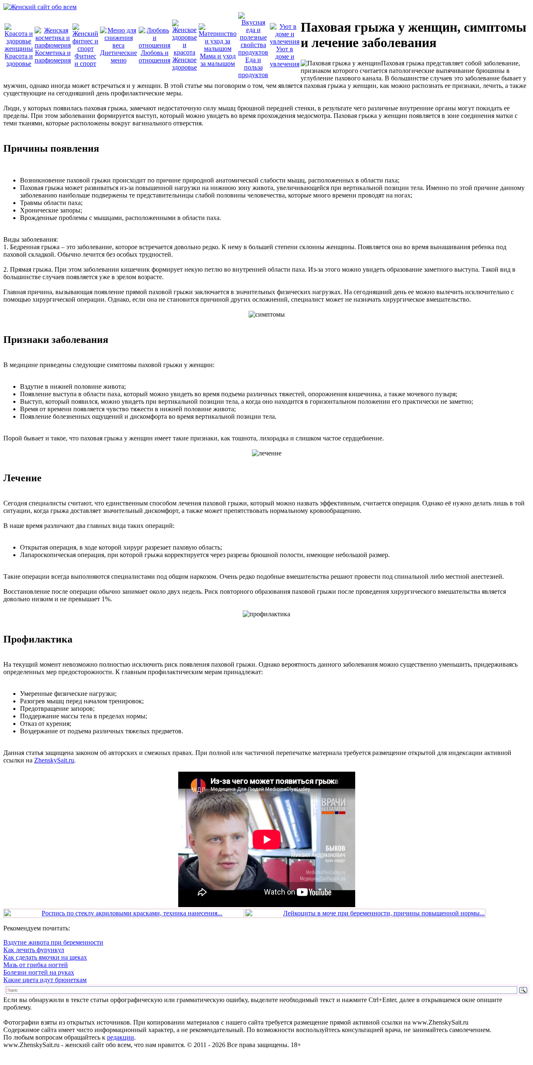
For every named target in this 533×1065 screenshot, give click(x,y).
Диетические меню (118, 56)
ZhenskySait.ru (54, 760)
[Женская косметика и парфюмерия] (53, 45)
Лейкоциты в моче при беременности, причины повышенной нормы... (384, 913)
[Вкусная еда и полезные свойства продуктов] (253, 52)
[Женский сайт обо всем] (40, 6)
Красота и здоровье (19, 59)
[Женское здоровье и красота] (184, 52)
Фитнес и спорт (85, 59)
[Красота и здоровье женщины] (19, 48)
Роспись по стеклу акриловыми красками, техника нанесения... (132, 913)
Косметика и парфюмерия (53, 56)
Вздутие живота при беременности (53, 942)
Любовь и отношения (154, 56)
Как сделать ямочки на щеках (45, 957)
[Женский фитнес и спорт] (85, 48)
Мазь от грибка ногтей (35, 964)
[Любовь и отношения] (154, 45)
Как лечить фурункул (33, 949)
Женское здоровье (184, 63)
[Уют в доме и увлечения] (284, 41)
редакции (120, 1037)
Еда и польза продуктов (253, 67)
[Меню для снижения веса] (118, 45)
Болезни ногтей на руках (38, 972)
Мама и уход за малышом (218, 59)
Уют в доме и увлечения (284, 56)
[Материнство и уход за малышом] (218, 48)
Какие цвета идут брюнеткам (45, 979)
